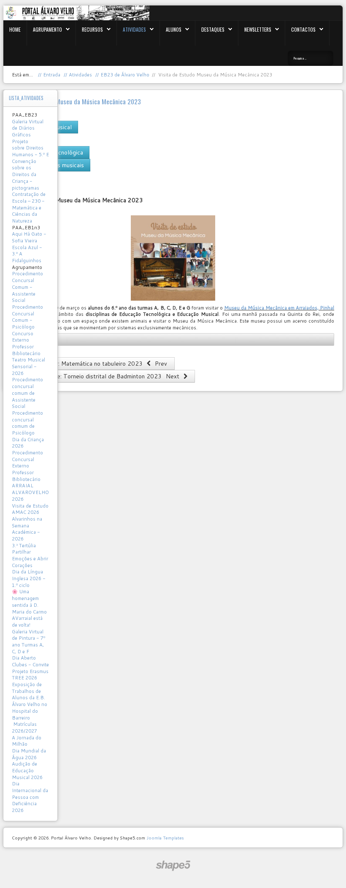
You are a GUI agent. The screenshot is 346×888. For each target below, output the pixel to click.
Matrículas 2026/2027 (24, 727)
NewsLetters (257, 29)
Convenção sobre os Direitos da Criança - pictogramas (25, 174)
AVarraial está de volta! (27, 621)
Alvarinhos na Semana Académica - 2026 (27, 529)
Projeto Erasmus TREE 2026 (30, 675)
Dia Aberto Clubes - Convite (30, 661)
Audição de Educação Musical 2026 (27, 770)
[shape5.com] (173, 866)
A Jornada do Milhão (26, 741)
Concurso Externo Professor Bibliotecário (26, 343)
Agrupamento (47, 29)
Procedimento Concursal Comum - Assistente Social (27, 287)
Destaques (212, 29)
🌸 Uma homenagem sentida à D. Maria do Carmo (29, 601)
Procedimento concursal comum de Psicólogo (27, 423)
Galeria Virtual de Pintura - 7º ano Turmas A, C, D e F (28, 641)
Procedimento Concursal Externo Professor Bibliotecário (27, 466)
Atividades (134, 29)
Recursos (92, 29)
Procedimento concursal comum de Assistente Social (27, 393)
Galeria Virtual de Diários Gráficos (27, 128)
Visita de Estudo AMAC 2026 (30, 509)
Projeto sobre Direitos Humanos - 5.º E (30, 148)
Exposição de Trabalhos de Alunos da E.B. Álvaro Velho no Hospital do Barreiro (29, 701)
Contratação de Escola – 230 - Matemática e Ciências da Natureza (29, 207)
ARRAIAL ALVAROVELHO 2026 (30, 492)
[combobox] (310, 58)
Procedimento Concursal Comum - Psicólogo (27, 317)
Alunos (173, 29)
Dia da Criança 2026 (28, 443)
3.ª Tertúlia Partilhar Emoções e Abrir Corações (30, 555)
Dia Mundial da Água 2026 (29, 754)
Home (15, 29)
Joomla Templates (165, 838)
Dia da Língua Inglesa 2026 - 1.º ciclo (29, 578)
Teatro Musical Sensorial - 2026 (28, 366)
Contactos (303, 29)
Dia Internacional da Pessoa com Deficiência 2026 (30, 797)
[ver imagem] (173, 257)
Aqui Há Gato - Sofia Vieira (29, 237)
